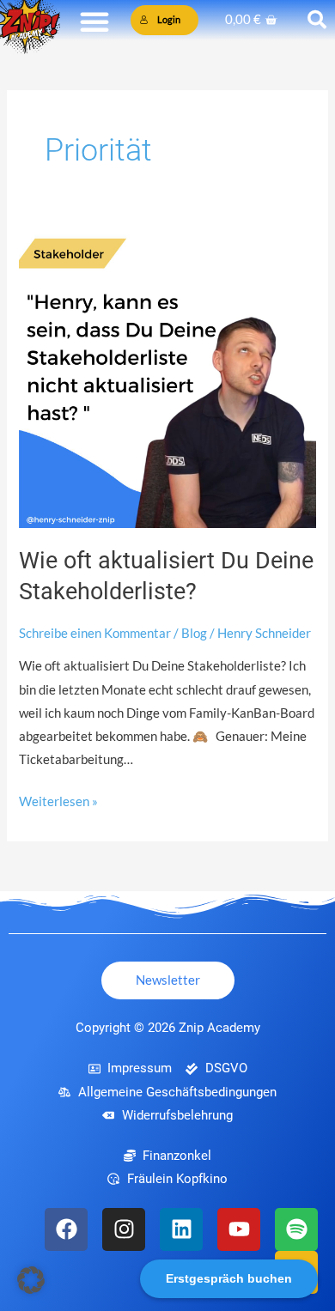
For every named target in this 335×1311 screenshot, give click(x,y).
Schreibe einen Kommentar (95, 633)
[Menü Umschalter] (94, 21)
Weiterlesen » (58, 799)
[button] (31, 1280)
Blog (194, 633)
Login (168, 19)
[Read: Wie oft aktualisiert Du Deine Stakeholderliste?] (167, 378)
